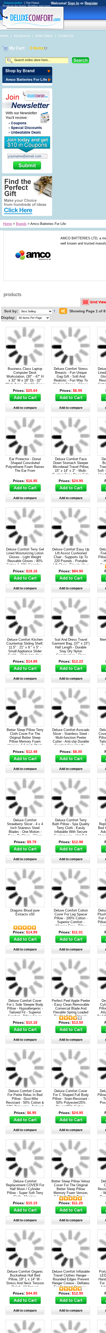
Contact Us (66, 36)
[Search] (80, 60)
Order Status (44, 36)
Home (4, 36)
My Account (22, 36)
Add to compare (25, 408)
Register (91, 3)
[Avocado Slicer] (71, 725)
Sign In (73, 3)
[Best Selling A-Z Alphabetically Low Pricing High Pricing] (36, 311)
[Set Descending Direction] (54, 311)
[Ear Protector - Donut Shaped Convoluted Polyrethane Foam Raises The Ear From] (25, 454)
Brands (21, 224)
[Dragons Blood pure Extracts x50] (25, 905)
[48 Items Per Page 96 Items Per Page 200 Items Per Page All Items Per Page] (33, 317)
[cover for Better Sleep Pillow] (25, 725)
